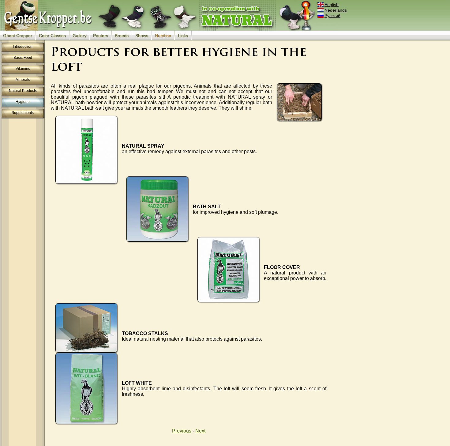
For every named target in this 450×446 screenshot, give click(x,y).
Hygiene (23, 102)
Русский (332, 15)
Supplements (23, 113)
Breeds (122, 35)
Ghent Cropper (17, 35)
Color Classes (52, 35)
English (331, 4)
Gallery (79, 35)
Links (183, 35)
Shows (141, 35)
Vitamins (23, 68)
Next (200, 430)
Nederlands (335, 10)
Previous (181, 430)
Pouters (100, 35)
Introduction (22, 46)
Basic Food (22, 57)
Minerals (23, 79)
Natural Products (23, 91)
